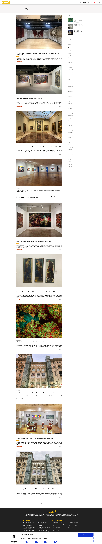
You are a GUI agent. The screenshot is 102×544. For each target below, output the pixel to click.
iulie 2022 (69, 139)
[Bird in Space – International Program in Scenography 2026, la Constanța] (70, 32)
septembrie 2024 (70, 94)
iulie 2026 (69, 57)
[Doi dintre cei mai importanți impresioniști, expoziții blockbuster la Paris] (70, 20)
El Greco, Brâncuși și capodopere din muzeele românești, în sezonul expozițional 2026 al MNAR (38, 146)
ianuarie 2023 (70, 128)
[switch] (36, 542)
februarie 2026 (70, 65)
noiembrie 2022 (70, 132)
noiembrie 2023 (70, 111)
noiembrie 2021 (70, 152)
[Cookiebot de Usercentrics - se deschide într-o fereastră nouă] (14, 542)
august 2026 (70, 55)
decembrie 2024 (70, 89)
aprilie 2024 (70, 103)
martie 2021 (70, 166)
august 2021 (70, 157)
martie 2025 (70, 84)
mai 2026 (69, 60)
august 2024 (70, 96)
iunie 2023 (69, 120)
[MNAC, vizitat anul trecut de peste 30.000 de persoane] (39, 79)
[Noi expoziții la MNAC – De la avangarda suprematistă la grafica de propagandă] (39, 371)
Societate (69, 44)
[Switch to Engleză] (94, 2)
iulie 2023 (69, 118)
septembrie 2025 (70, 74)
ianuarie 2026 (70, 67)
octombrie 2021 (70, 154)
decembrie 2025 (70, 69)
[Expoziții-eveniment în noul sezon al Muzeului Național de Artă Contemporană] (39, 419)
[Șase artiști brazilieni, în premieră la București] (70, 26)
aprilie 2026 (70, 62)
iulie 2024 (69, 98)
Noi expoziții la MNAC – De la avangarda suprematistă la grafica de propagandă (35, 392)
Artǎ (68, 41)
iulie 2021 (69, 159)
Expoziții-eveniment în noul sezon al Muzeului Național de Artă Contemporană (34, 438)
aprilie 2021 (70, 164)
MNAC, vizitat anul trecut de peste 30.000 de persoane (29, 98)
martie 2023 (70, 125)
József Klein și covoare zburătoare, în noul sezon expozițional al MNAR (33, 342)
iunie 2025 (69, 79)
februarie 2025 (70, 86)
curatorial (70, 8)
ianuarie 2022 (70, 149)
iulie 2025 (69, 77)
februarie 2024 (70, 106)
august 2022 (70, 137)
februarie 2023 (70, 127)
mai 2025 (69, 81)
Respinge (86, 540)
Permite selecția (86, 537)
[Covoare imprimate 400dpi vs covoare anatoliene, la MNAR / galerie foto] (39, 220)
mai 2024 (69, 101)
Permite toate (85, 534)
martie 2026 (70, 64)
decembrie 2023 (70, 110)
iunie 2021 (69, 161)
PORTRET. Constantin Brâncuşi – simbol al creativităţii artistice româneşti (29, 532)
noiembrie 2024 (70, 91)
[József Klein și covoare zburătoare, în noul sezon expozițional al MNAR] (39, 321)
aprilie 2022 (70, 144)
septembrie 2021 (70, 156)
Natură (69, 42)
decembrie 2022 (70, 130)
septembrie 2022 (70, 135)
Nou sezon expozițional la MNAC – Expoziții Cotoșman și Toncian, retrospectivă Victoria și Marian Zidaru (37, 54)
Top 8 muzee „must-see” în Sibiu (74, 528)
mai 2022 (69, 142)
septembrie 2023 (70, 115)
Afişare (60, 541)
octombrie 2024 (70, 93)
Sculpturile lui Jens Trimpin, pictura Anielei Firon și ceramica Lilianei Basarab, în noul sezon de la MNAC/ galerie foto (38, 190)
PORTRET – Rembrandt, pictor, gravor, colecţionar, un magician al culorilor (44, 527)
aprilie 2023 (70, 123)
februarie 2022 (70, 147)
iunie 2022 (69, 140)
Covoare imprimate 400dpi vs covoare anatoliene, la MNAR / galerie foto (33, 241)
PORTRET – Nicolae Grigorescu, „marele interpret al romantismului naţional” (29, 524)
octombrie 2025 (70, 72)
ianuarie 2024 (70, 108)
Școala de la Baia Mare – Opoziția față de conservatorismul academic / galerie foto (35, 291)
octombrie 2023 (70, 113)
